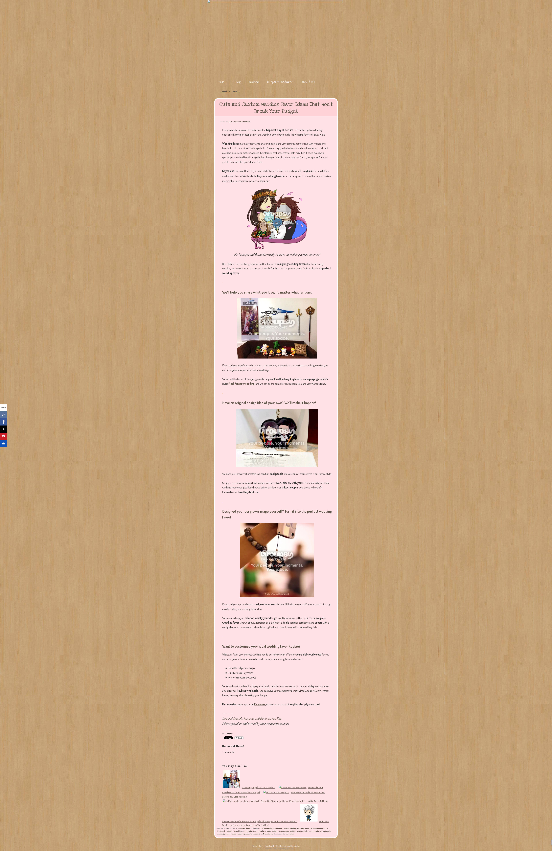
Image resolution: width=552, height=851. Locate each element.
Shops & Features (280, 82)
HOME (222, 82)
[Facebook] (3, 421)
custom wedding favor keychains (296, 828)
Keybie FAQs (285, 845)
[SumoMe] (3, 443)
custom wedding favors (319, 828)
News (248, 828)
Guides (254, 82)
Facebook (259, 704)
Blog (237, 82)
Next (236, 91)
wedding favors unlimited (299, 831)
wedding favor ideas (263, 831)
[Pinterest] (3, 436)
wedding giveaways (244, 834)
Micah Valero (245, 121)
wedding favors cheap (280, 831)
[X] (3, 429)
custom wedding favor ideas (272, 828)
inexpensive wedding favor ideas (230, 831)
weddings (256, 834)
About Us (308, 82)
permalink (290, 834)
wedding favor (248, 831)
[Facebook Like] (3, 414)
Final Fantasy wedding (241, 383)
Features (241, 828)
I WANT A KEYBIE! (271, 845)
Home (254, 845)
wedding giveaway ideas (226, 834)
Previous (224, 91)
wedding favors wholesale (320, 831)
